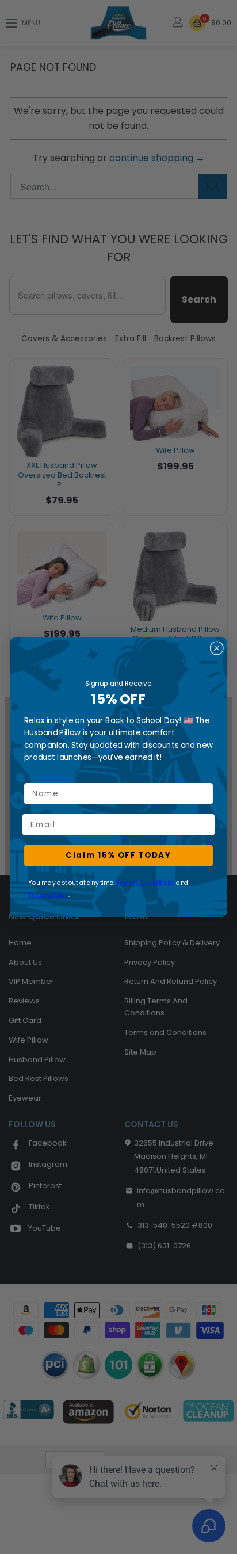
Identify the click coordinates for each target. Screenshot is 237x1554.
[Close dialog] (217, 648)
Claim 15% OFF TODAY (118, 855)
